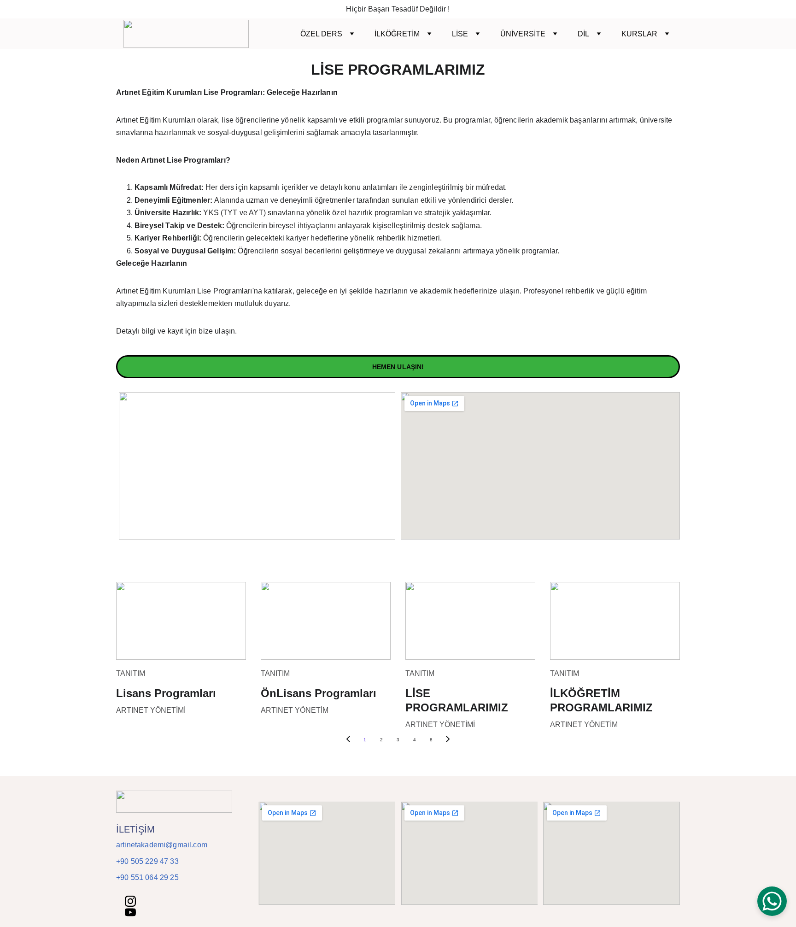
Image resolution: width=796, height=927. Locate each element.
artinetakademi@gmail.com (161, 845)
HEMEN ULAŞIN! (398, 366)
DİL (583, 34)
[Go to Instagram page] (130, 901)
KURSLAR (639, 34)
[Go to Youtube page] (130, 912)
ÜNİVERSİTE (522, 34)
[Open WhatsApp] (772, 901)
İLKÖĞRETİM (397, 34)
